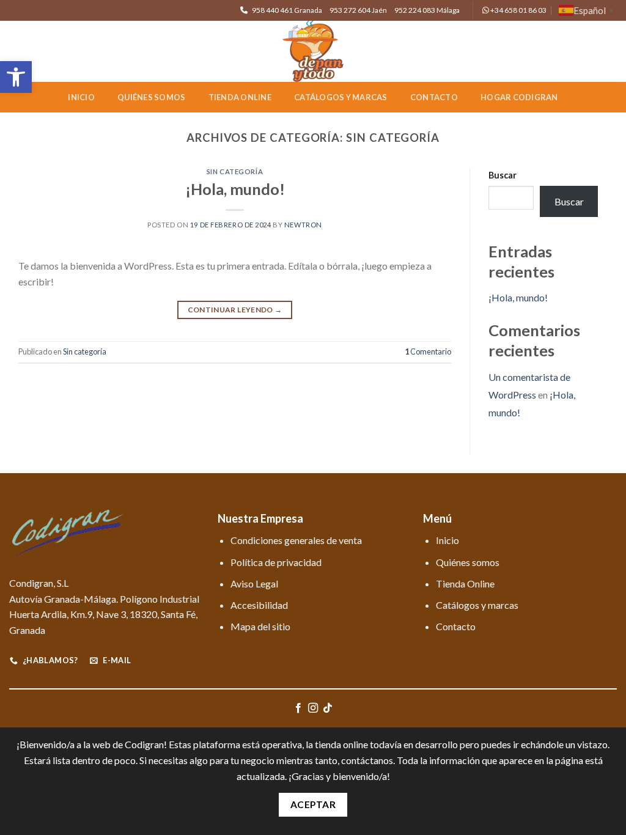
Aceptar (313, 804)
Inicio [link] (81, 97)
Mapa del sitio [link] (260, 626)
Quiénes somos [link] (151, 97)
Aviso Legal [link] (254, 583)
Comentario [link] (428, 351)
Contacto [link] (434, 97)
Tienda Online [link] (239, 97)
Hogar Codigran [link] (519, 97)
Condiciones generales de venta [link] (296, 540)
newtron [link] (303, 225)
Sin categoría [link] (235, 171)
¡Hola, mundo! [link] (235, 189)
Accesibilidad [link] (259, 605)
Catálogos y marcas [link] (341, 97)
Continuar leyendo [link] (235, 309)
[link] (16, 77)
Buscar (502, 175)
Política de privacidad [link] (276, 562)
